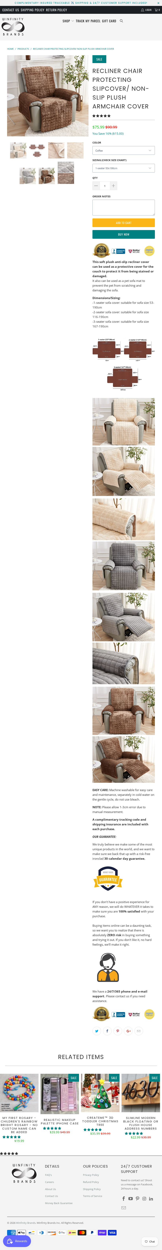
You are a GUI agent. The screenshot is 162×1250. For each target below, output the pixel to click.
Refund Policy (91, 1182)
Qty (95, 178)
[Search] (121, 21)
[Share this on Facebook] (107, 1031)
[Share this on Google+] (128, 1031)
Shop (67, 21)
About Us (50, 1189)
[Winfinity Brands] (13, 27)
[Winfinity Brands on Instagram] (144, 1198)
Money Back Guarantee (59, 1203)
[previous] (11, 95)
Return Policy (56, 9)
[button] (101, 116)
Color (96, 142)
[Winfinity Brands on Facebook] (124, 1198)
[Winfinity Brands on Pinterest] (137, 1198)
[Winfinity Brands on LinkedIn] (151, 1198)
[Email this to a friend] (138, 1031)
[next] (84, 95)
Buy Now (123, 234)
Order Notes (101, 196)
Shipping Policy (32, 9)
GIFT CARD (109, 21)
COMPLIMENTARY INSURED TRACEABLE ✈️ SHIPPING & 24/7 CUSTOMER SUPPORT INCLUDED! (81, 3)
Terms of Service (92, 1196)
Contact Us (10, 9)
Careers (49, 1182)
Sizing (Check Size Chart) (109, 160)
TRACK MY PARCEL (88, 21)
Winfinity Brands (26, 1223)
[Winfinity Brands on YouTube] (131, 1198)
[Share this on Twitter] (96, 1031)
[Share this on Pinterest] (117, 1031)
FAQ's (48, 1175)
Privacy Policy (91, 1175)
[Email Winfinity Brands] (124, 1208)
